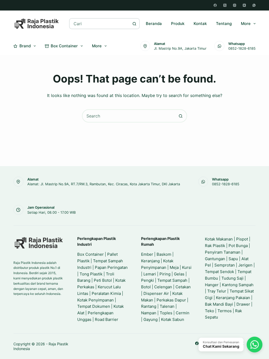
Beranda (154, 23)
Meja (174, 267)
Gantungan (215, 258)
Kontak (200, 23)
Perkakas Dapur (171, 300)
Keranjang (150, 260)
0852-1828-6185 (242, 48)
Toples (166, 312)
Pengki (147, 280)
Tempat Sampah (172, 280)
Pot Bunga (238, 245)
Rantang (148, 306)
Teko (209, 310)
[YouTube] (244, 5)
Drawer (243, 304)
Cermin (182, 312)
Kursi (187, 267)
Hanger (212, 284)
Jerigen (245, 265)
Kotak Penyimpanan (95, 300)
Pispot (242, 239)
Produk (177, 23)
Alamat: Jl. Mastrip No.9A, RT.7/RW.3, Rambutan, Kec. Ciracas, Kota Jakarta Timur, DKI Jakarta (103, 184)
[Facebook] (215, 5)
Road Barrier (106, 319)
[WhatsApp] (254, 5)
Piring (164, 273)
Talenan (167, 306)
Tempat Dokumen (93, 306)
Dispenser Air (156, 293)
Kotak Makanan (219, 239)
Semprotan (224, 265)
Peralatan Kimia (106, 293)
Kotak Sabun (172, 319)
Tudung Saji (232, 278)
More (246, 23)
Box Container (64, 45)
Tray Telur (216, 291)
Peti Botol (103, 280)
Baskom (164, 254)
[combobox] (99, 23)
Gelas (179, 273)
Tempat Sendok (219, 271)
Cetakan (183, 286)
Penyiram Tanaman (222, 252)
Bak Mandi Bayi (219, 304)
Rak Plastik (215, 245)
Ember (147, 254)
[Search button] (134, 24)
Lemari (149, 273)
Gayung (150, 319)
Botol (146, 286)
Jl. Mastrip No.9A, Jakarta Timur (180, 48)
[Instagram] (234, 5)
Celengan (163, 286)
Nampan (148, 312)
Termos (225, 310)
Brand (25, 45)
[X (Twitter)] (224, 5)
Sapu (233, 258)
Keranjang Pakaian (233, 297)
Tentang (224, 23)
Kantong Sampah (238, 284)
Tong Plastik (91, 273)
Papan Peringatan (111, 267)
